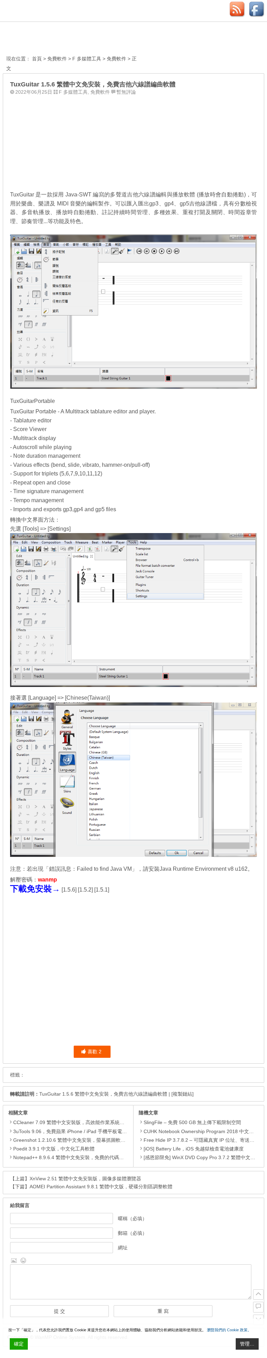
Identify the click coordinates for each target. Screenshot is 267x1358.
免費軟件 (57, 58)
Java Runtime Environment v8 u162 (204, 869)
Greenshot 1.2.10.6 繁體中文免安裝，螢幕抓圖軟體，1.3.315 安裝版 (88, 1140)
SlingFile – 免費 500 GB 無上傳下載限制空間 (192, 1122)
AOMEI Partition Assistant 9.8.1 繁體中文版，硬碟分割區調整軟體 (101, 1186)
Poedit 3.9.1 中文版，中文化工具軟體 (54, 1149)
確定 (19, 1344)
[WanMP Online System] (44, 39)
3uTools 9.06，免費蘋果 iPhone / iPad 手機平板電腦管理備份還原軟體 (89, 1131)
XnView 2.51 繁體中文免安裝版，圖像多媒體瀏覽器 (85, 1178)
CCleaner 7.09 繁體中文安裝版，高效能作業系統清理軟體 (76, 1122)
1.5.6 (69, 890)
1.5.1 (102, 890)
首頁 (37, 58)
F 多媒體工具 (86, 58)
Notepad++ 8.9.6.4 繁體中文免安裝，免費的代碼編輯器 (73, 1157)
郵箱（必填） (132, 1233)
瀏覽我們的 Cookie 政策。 (229, 1330)
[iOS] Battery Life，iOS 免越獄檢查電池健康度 (194, 1149)
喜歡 (95, 1051)
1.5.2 (85, 890)
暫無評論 (126, 92)
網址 (123, 1247)
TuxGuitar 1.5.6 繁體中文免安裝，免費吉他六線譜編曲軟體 (103, 1094)
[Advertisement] (133, 141)
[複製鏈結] (182, 1094)
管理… (247, 1344)
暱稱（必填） (132, 1218)
